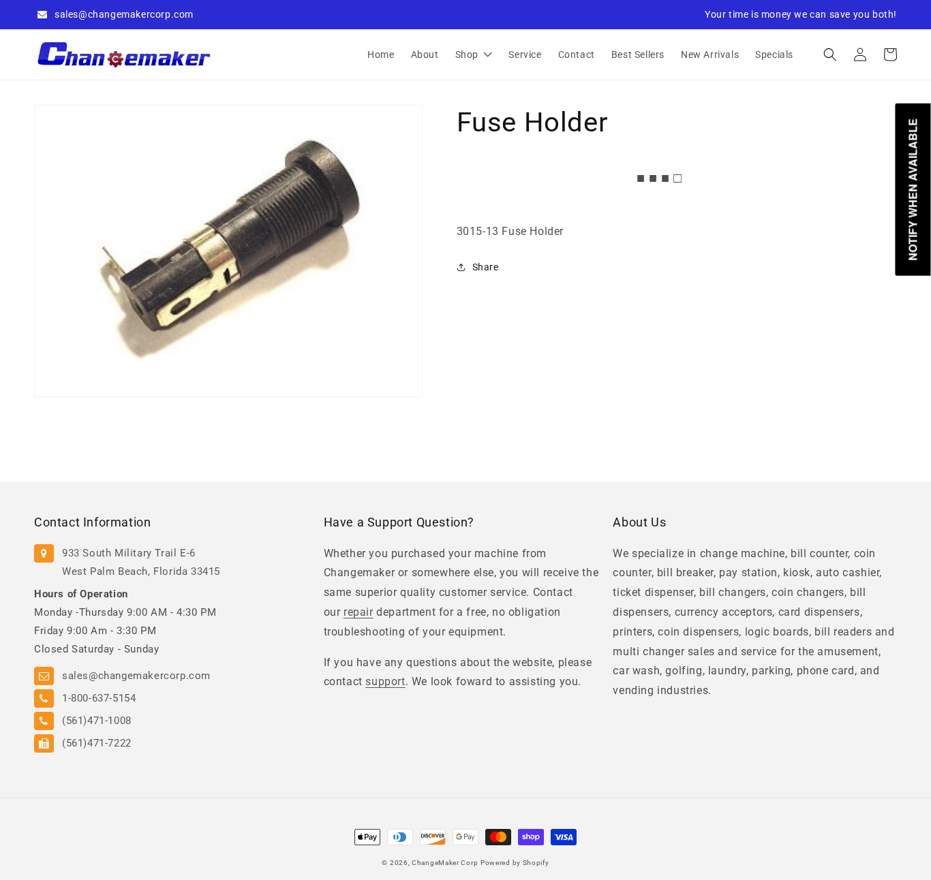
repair (358, 612)
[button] (830, 54)
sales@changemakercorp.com (124, 14)
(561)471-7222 (97, 743)
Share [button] (485, 267)
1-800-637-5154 (99, 698)
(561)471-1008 (97, 720)
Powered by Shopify (514, 862)
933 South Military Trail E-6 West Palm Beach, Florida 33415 (141, 562)
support (385, 681)
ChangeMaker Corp (445, 862)
